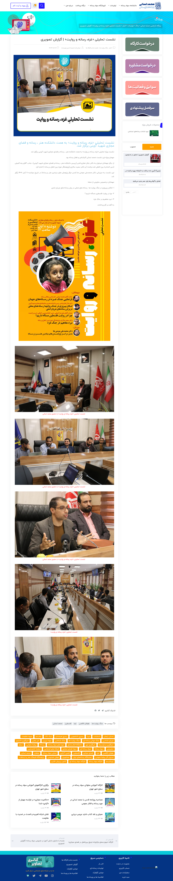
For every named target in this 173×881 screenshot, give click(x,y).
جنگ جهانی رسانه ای (91, 740)
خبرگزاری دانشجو (22, 740)
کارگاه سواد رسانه (95, 761)
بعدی (127, 192)
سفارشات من (124, 873)
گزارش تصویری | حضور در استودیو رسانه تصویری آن (131, 155)
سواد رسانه (99, 749)
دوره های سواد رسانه (56, 745)
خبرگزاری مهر (90, 745)
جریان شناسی (108, 740)
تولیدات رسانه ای (96, 868)
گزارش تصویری (72, 864)
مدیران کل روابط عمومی (104, 757)
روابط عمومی (31, 745)
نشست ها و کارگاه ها (92, 48)
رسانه (42, 745)
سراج (21, 745)
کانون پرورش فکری (58, 761)
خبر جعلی (35, 740)
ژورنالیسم (109, 761)
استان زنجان (108, 736)
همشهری (65, 757)
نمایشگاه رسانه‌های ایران (82, 757)
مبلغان (36, 753)
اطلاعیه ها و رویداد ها (95, 877)
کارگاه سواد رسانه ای (77, 761)
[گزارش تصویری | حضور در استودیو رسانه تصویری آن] (154, 158)
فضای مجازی (88, 753)
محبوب (133, 147)
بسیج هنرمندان (61, 736)
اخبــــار (101, 864)
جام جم (38, 736)
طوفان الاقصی (84, 723)
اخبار (110, 48)
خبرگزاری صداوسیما (106, 745)
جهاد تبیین (47, 740)
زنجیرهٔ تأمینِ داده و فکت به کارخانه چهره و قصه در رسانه (140, 171)
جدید (152, 147)
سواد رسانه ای (85, 749)
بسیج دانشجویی (77, 736)
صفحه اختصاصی (34, 749)
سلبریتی (110, 749)
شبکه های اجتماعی (51, 749)
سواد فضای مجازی (69, 749)
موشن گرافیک (98, 873)
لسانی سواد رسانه (49, 753)
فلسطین (68, 723)
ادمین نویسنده (65, 48)
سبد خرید (125, 877)
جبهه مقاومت (27, 736)
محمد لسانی (57, 723)
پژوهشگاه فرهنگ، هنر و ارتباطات (31, 757)
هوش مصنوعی (53, 757)
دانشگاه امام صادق (75, 745)
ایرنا (88, 736)
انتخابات (97, 736)
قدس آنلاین (65, 753)
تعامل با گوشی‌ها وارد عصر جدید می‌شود (146, 181)
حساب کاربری (124, 868)
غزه (75, 723)
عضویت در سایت (122, 864)
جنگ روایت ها (103, 48)
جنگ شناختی (60, 740)
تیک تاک (48, 736)
